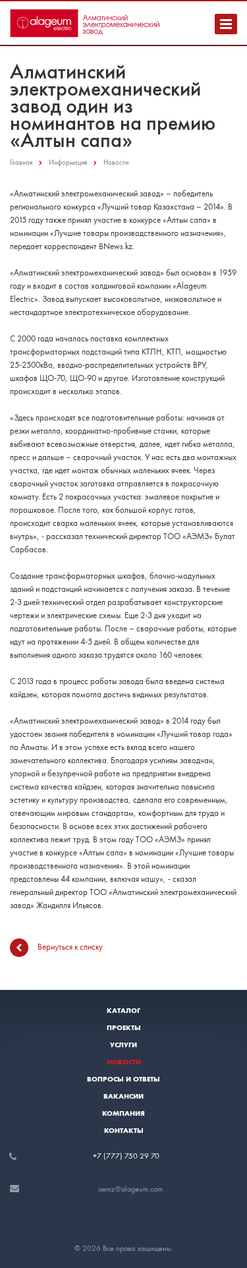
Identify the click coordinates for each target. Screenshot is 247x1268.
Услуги (123, 1044)
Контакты (124, 1130)
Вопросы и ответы (123, 1078)
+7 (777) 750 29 (122, 1156)
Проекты (124, 1027)
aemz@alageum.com (130, 1189)
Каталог (123, 1010)
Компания (123, 1113)
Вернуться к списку (70, 946)
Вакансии (123, 1096)
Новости (124, 1061)
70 (155, 1156)
